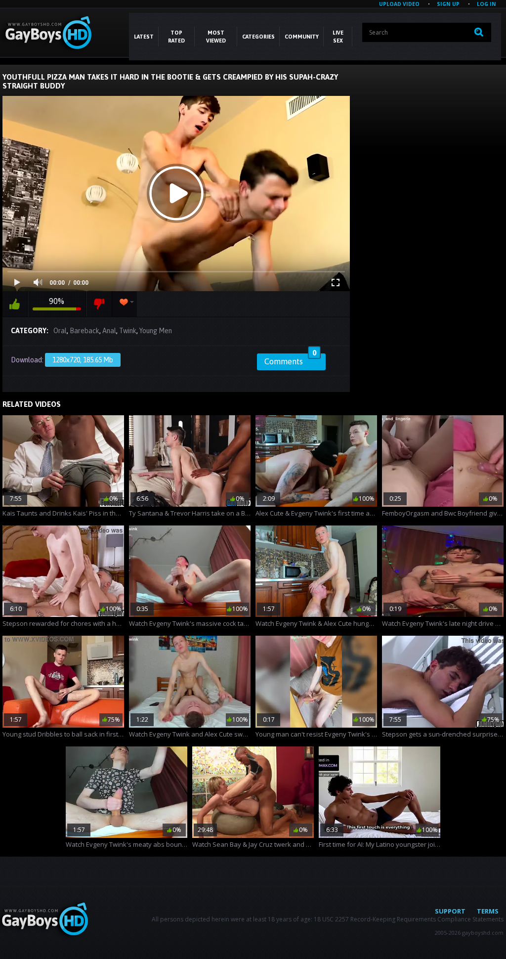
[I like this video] (14, 304)
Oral (60, 331)
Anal (109, 331)
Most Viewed (216, 37)
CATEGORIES (258, 37)
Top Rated (176, 37)
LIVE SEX (338, 37)
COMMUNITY (302, 37)
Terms (488, 911)
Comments (290, 359)
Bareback (84, 331)
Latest (144, 37)
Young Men (155, 331)
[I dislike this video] (99, 304)
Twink (127, 331)
